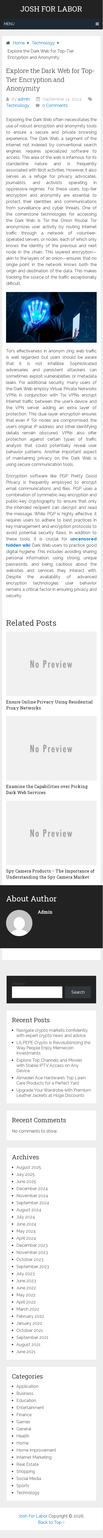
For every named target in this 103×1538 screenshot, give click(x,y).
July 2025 (25, 1174)
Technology (17, 105)
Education (26, 1400)
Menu (9, 24)
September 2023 (32, 1266)
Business (24, 1393)
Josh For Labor (51, 9)
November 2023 (32, 1252)
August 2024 (28, 1209)
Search (18, 983)
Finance (24, 1414)
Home (22, 1443)
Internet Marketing (34, 1457)
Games (23, 1421)
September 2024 (32, 1202)
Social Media (28, 1478)
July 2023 (25, 1273)
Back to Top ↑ (51, 1522)
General (23, 1428)
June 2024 (26, 1224)
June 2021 (26, 1351)
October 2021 (29, 1330)
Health (22, 1435)
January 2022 (29, 1323)
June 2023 (26, 1280)
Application (27, 1386)
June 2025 (26, 1181)
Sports (22, 1485)
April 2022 (26, 1302)
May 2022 (26, 1294)
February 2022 (30, 1316)
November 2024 (32, 1195)
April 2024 (26, 1238)
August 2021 (28, 1344)
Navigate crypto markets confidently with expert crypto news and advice (52, 1033)
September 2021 (32, 1337)
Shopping (25, 1471)
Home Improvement (36, 1450)
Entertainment (30, 1407)
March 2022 (27, 1309)
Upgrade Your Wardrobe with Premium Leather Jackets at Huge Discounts (53, 1093)
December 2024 (32, 1188)
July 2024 (25, 1216)
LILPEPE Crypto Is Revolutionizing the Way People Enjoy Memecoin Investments (53, 1048)
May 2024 (26, 1231)
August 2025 (28, 1167)
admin (24, 99)
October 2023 (29, 1259)
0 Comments (55, 105)
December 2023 (32, 1245)
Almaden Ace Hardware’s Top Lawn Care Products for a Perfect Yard (51, 1080)
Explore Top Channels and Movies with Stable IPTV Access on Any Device (49, 1065)
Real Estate (27, 1464)
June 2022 (26, 1287)
